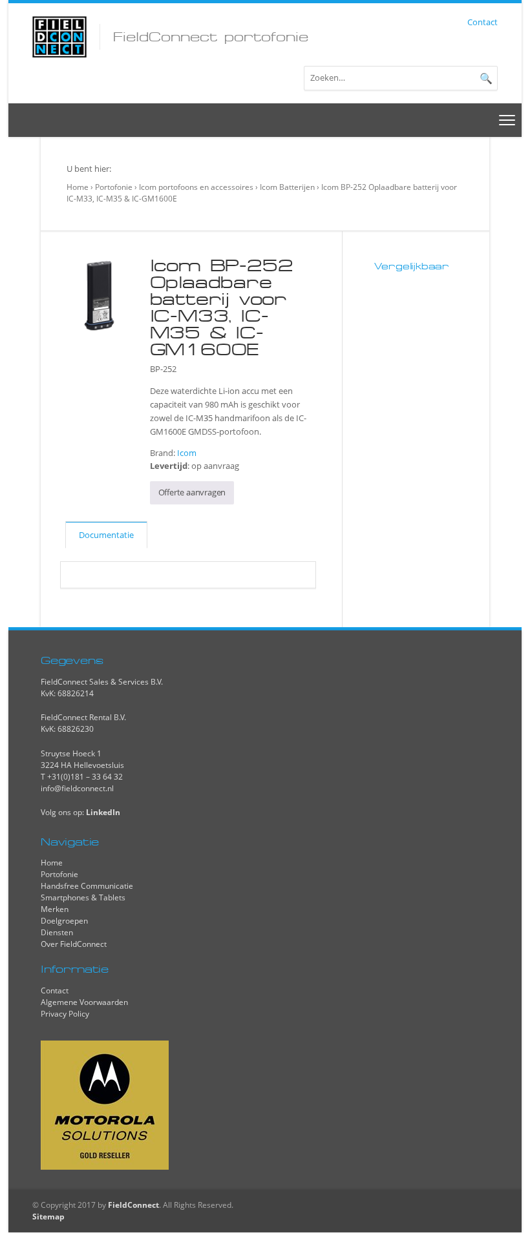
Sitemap (48, 1216)
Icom (186, 453)
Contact (482, 22)
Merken (55, 909)
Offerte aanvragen (192, 492)
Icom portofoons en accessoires (196, 186)
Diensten (57, 932)
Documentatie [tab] (106, 535)
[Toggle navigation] (507, 119)
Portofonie (113, 186)
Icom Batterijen (287, 186)
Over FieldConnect (74, 943)
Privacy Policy (65, 1013)
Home (78, 186)
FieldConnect (133, 1204)
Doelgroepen (64, 920)
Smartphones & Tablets (83, 897)
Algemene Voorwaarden (84, 1002)
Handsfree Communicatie (87, 885)
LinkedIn (103, 812)
